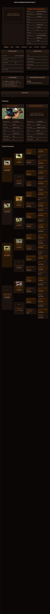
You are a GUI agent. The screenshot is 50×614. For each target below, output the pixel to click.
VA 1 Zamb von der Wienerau (19, 203)
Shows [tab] (11, 46)
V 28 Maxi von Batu (19, 223)
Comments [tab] (36, 46)
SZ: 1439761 (40, 166)
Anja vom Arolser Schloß (42, 303)
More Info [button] (43, 46)
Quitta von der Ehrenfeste (19, 181)
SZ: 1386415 (40, 300)
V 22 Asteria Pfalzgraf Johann (7, 294)
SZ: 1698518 (29, 184)
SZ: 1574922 (40, 316)
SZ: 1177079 (40, 198)
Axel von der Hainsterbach (11, 86)
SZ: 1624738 (29, 161)
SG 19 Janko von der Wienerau (19, 287)
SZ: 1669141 (29, 173)
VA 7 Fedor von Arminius (42, 170)
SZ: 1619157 (29, 290)
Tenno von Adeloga (41, 245)
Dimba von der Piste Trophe (19, 308)
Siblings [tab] (17, 46)
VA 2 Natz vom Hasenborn (42, 213)
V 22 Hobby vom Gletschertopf (7, 167)
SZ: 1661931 (29, 225)
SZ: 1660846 (29, 258)
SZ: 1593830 (40, 242)
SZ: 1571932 (29, 301)
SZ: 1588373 (40, 246)
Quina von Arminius (41, 176)
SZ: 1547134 (40, 150)
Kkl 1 (39, 199)
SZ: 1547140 (40, 177)
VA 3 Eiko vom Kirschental (42, 181)
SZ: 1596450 (40, 230)
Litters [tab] (30, 46)
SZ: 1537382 (40, 214)
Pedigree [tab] (6, 46)
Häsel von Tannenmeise (42, 154)
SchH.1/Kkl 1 (40, 190)
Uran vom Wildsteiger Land (11, 82)
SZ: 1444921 (40, 209)
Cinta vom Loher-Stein (19, 265)
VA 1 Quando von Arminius (42, 149)
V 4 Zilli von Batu (30, 224)
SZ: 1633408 (29, 216)
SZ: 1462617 (40, 252)
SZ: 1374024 (29, 152)
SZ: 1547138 (40, 219)
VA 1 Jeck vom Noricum (19, 160)
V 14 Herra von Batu (41, 229)
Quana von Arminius (41, 218)
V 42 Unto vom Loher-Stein (7, 252)
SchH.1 (28, 312)
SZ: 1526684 (40, 162)
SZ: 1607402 (40, 182)
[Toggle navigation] (35, 2)
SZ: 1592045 (40, 171)
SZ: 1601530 (29, 269)
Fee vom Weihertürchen (42, 282)
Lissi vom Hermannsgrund (42, 208)
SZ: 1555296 (40, 295)
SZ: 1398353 (40, 268)
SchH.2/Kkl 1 (29, 249)
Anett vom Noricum (30, 160)
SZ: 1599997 (40, 263)
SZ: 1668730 (29, 237)
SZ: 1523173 (40, 236)
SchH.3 (39, 274)
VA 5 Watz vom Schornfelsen (19, 245)
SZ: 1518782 (29, 205)
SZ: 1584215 (40, 226)
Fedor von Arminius (9, 84)
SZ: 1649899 (29, 311)
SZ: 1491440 (40, 279)
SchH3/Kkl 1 (40, 280)
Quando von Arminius (10, 81)
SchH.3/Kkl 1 (29, 153)
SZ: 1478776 (40, 283)
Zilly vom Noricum (41, 165)
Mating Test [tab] (24, 46)
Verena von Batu (7, 209)
